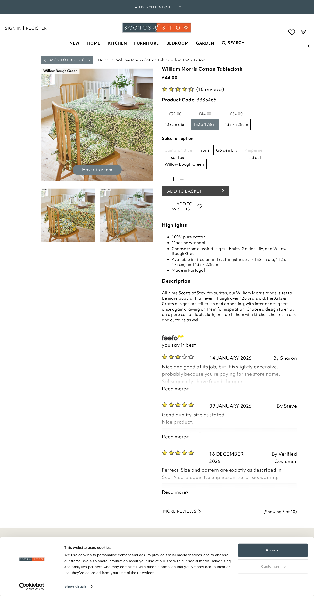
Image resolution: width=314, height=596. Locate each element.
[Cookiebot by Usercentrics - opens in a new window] (31, 586)
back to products (68, 60)
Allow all (273, 550)
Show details (75, 586)
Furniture (146, 43)
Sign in (13, 28)
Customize (270, 566)
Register (36, 28)
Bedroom (177, 43)
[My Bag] (304, 32)
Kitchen (117, 43)
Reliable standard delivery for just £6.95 (157, 7)
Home (93, 43)
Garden (205, 43)
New (74, 43)
